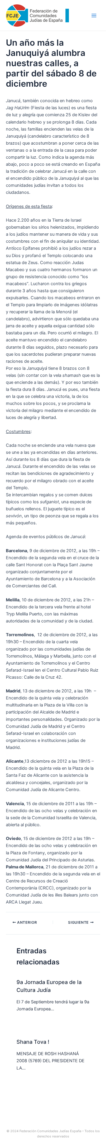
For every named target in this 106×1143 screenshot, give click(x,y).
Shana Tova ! (32, 1041)
